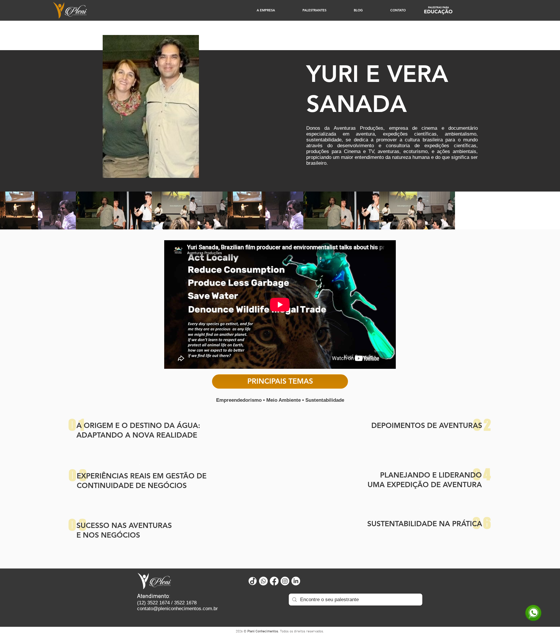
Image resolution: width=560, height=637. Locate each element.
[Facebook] (274, 581)
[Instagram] (285, 581)
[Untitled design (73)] (252, 581)
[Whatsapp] (263, 581)
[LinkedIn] (295, 581)
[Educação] (438, 10)
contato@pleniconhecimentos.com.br (177, 608)
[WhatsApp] (533, 613)
